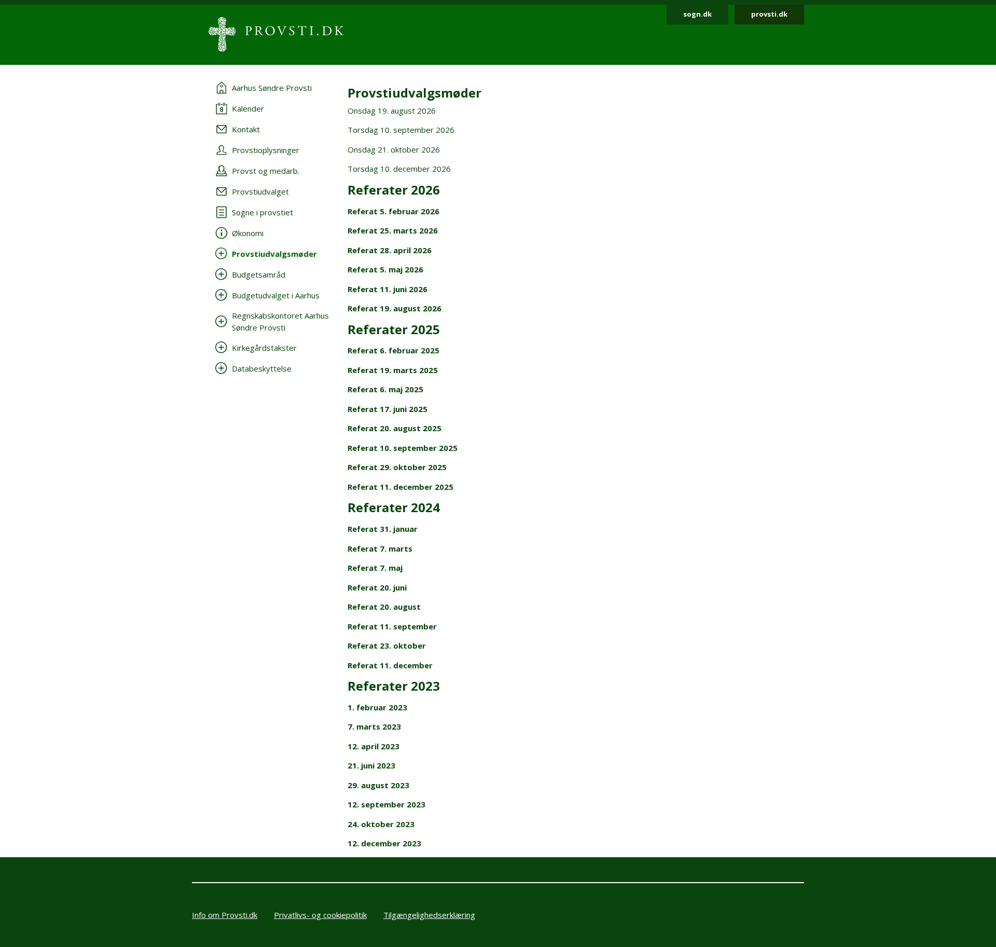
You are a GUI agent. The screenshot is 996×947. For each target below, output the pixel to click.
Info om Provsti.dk (224, 915)
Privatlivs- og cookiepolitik (320, 915)
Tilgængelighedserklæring (429, 915)
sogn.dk (697, 14)
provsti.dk (769, 14)
